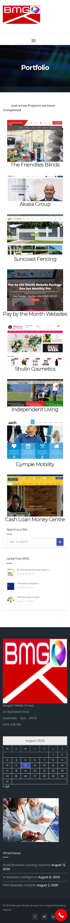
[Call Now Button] (61, 915)
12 (25, 765)
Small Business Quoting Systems (33, 569)
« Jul (6, 786)
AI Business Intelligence (28, 583)
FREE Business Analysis (28, 597)
